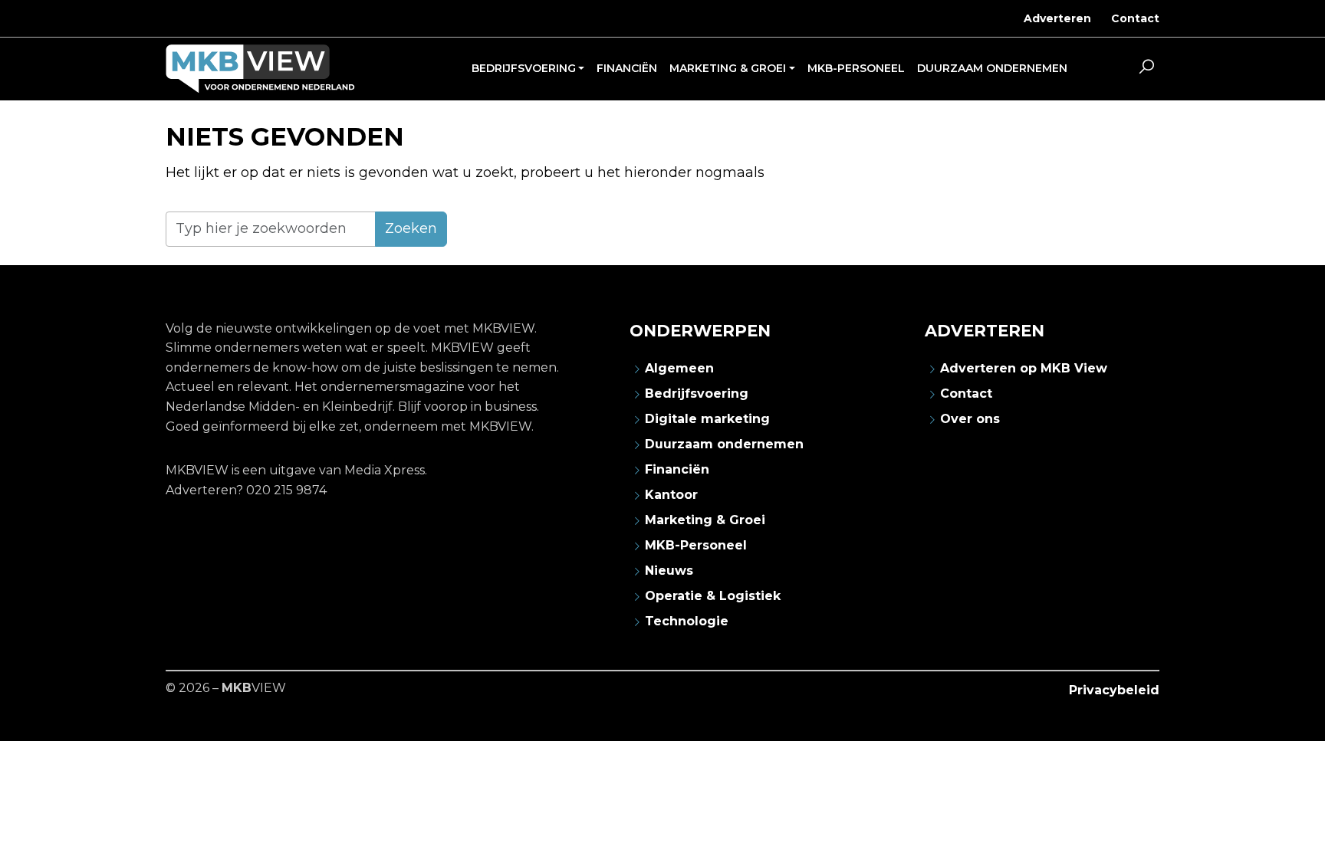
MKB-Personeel (696, 545)
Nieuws (669, 570)
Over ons (970, 419)
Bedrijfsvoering (696, 393)
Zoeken (411, 228)
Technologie (686, 621)
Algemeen (679, 368)
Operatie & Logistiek (713, 596)
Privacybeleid (1114, 690)
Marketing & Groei (705, 520)
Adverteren (1057, 18)
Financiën (677, 469)
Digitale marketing (707, 419)
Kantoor (671, 494)
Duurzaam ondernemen (724, 444)
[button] (1146, 69)
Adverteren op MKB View (1023, 368)
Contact (1135, 18)
